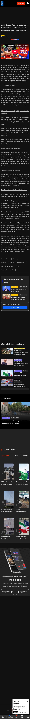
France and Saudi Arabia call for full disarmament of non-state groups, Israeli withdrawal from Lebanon (20, 374)
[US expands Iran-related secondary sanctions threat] (22, 529)
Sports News (15, 286)
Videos (7, 398)
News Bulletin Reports (19, 348)
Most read (9, 449)
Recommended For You (14, 281)
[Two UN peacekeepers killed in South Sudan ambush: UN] (22, 502)
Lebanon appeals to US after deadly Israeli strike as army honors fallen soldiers (21, 354)
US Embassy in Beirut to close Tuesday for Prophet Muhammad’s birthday (5, 538)
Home (3, 717)
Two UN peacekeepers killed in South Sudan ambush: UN (22, 511)
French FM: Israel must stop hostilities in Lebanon (21, 365)
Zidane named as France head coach (18, 290)
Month (25, 456)
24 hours (5, 456)
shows (22, 717)
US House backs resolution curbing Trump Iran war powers (21, 386)
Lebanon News (17, 359)
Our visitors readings (12, 344)
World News (17, 380)
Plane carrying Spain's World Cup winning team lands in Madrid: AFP (18, 299)
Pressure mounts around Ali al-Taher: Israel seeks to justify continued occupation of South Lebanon (7, 511)
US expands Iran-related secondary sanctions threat (22, 538)
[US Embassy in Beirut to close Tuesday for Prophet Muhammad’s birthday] (7, 529)
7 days (16, 456)
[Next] (28, 413)
